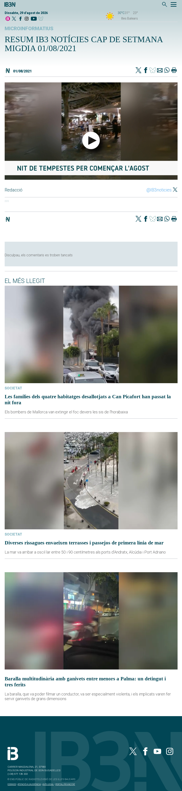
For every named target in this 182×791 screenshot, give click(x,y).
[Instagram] (26, 19)
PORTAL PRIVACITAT (65, 784)
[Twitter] (138, 70)
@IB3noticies (159, 190)
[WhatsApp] (167, 70)
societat (13, 388)
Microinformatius (29, 29)
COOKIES (12, 784)
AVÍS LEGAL (48, 784)
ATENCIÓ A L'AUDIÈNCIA (29, 784)
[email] (160, 70)
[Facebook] (20, 19)
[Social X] (14, 19)
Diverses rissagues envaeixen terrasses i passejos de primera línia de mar (84, 543)
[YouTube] (34, 19)
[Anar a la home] (8, 19)
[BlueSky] (42, 19)
